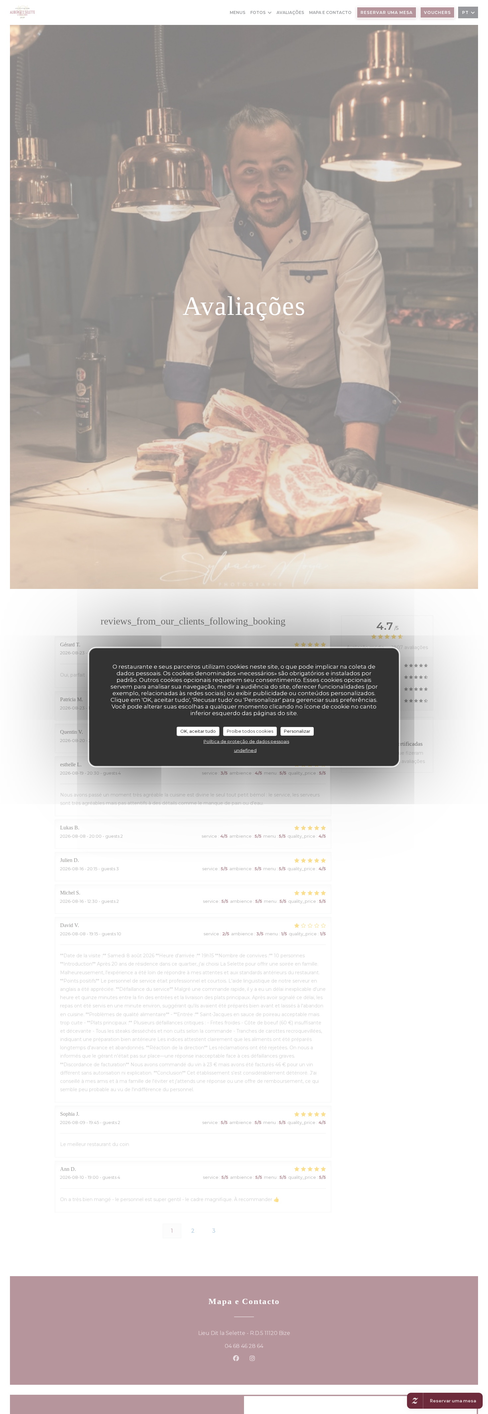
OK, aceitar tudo (198, 730)
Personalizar (297, 730)
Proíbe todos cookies (250, 730)
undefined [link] (245, 750)
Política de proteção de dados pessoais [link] (246, 741)
